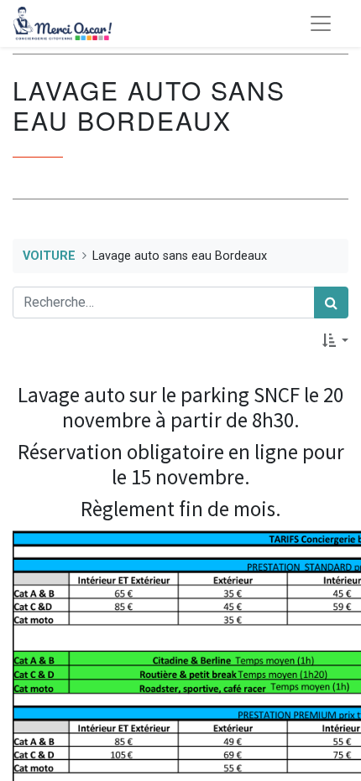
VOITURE (49, 256)
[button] (335, 340)
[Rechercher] (331, 302)
